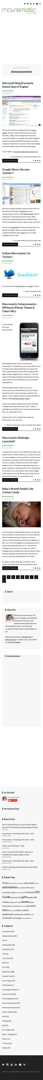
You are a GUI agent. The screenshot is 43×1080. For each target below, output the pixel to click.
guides (30, 897)
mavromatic (33, 291)
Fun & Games (7, 981)
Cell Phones (6, 949)
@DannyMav (26, 637)
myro (5, 910)
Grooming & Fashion (9, 990)
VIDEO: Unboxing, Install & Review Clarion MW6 (19, 867)
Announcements (7, 91)
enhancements (16, 425)
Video (23, 918)
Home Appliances (8, 999)
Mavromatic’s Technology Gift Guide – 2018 (18, 840)
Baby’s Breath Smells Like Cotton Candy (18, 490)
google (17, 156)
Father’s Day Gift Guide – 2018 (13, 846)
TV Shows (5, 1043)
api (15, 240)
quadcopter (8, 914)
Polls (4, 1025)
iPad (13, 906)
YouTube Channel (14, 642)
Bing (13, 156)
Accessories (6, 931)
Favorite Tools (7, 976)
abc (14, 883)
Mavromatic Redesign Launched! (15, 439)
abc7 (17, 883)
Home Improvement (9, 1007)
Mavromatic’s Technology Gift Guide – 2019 (18, 833)
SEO (34, 425)
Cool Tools (6, 958)
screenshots (15, 227)
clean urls (9, 425)
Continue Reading (10, 160)
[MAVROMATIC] (19, 13)
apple (26, 883)
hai (35, 897)
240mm (11, 883)
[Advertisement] (21, 39)
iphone (23, 425)
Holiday (5, 902)
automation (9, 887)
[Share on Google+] (40, 160)
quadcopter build (21, 914)
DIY (23, 892)
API (13, 230)
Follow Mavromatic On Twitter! (16, 255)
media (23, 906)
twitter (35, 240)
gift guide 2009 (16, 897)
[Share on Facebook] (33, 160)
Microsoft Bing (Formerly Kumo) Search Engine (17, 84)
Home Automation (9, 1003)
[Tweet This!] (35, 160)
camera (22, 888)
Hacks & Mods (7, 994)
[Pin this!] (37, 160)
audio (36, 883)
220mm (5, 883)
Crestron (19, 892)
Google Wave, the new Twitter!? (16, 171)
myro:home (12, 910)
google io (23, 240)
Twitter (23, 233)
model (33, 906)
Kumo (21, 156)
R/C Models (6, 1030)
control (31, 888)
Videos (4, 1048)
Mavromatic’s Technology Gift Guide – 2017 (18, 861)
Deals (4, 963)
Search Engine (33, 156)
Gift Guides (6, 985)
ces (27, 887)
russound (6, 918)
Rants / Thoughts (8, 1034)
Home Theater (7, 1012)
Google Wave (28, 214)
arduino (31, 883)
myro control (23, 910)
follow (27, 291)
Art (3, 940)
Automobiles (6, 945)
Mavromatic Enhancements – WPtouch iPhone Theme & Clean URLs (20, 307)
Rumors (5, 1039)
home (25, 901)
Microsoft (26, 156)
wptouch (38, 425)
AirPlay (21, 883)
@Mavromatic (10, 640)
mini (27, 906)
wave (39, 156)
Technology (16, 918)
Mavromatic (20, 286)
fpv (32, 892)
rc (30, 914)
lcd (21, 906)
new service (29, 240)
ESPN (27, 892)
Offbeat (5, 1021)
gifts (25, 897)
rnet (32, 914)
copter (13, 892)
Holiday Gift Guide (15, 902)
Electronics (6, 972)
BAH (19, 887)
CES (3, 954)
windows (28, 918)
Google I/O (24, 211)
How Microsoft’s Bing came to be (25, 152)
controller (6, 892)
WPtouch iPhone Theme (21, 398)
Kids (3, 1016)
